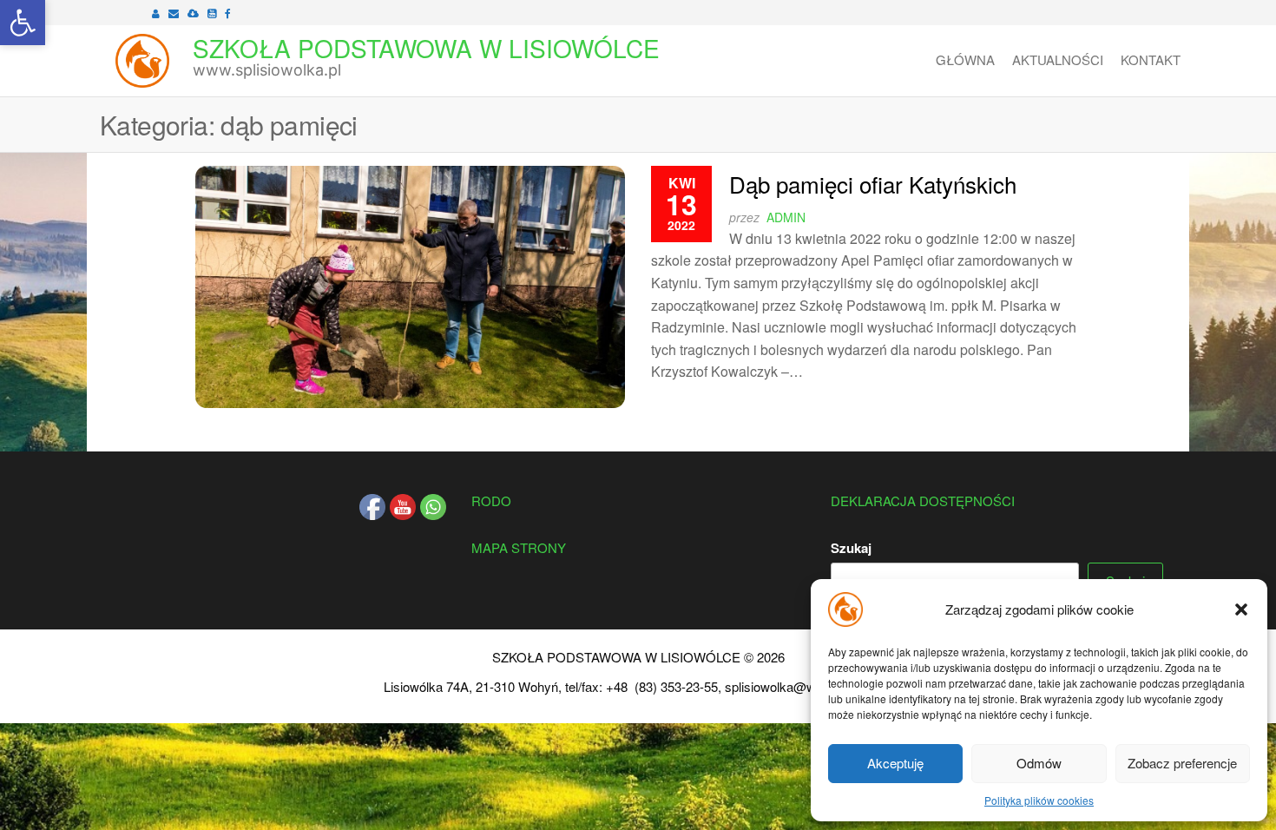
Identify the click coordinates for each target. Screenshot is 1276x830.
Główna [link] (965, 59)
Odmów (1039, 763)
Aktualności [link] (1057, 59)
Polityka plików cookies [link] (1039, 800)
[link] (22, 22)
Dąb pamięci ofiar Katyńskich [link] (872, 184)
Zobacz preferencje (1182, 763)
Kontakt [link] (1151, 59)
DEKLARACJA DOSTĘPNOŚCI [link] (923, 500)
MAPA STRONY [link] (518, 547)
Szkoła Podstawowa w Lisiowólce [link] (426, 47)
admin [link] (786, 217)
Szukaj (851, 547)
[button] (1241, 609)
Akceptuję (895, 763)
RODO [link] (491, 500)
